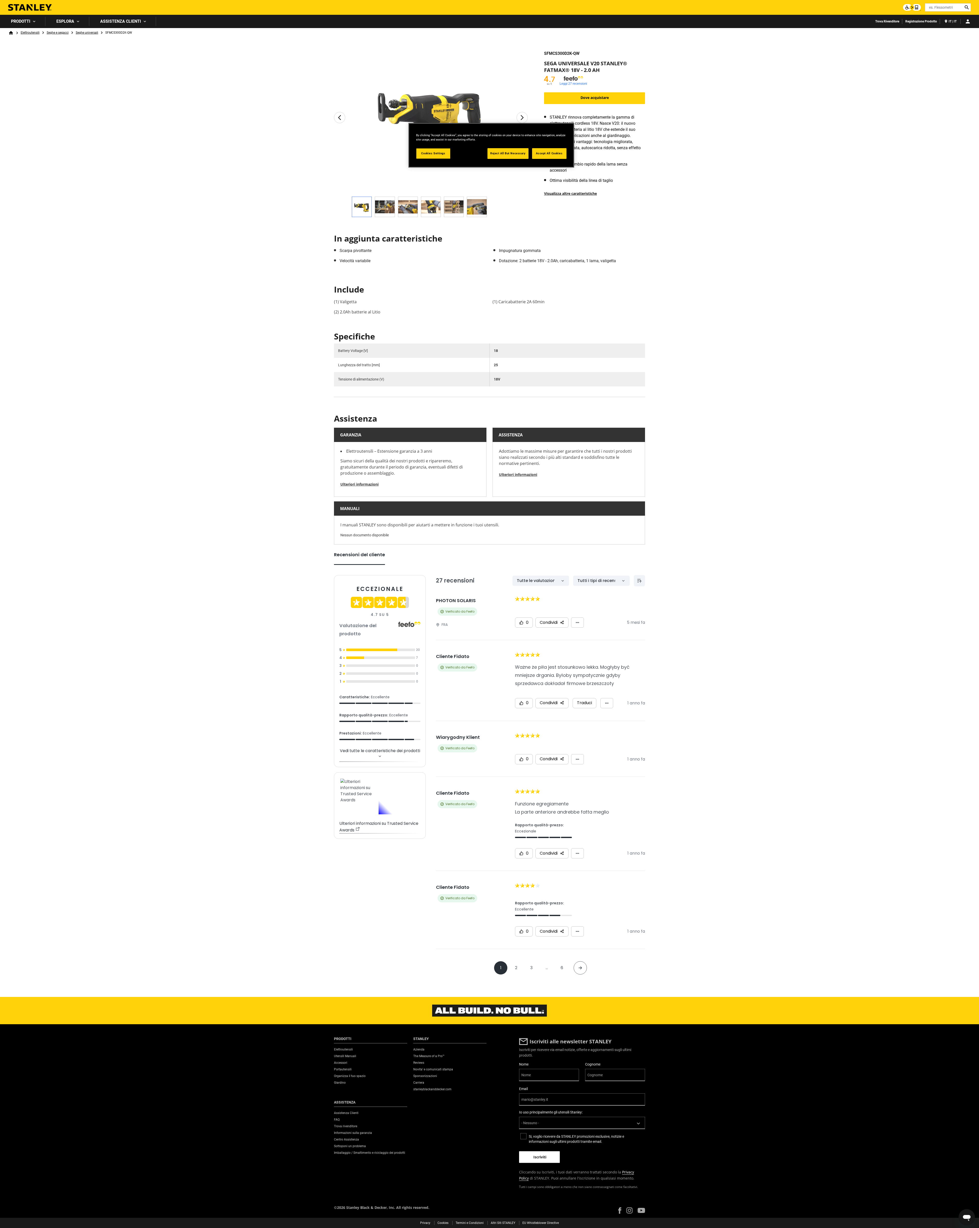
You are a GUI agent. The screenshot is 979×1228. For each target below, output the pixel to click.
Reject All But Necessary (508, 153)
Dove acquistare (595, 97)
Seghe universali (87, 32)
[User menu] (968, 21)
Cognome (592, 1064)
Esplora (65, 21)
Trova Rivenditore (887, 21)
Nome (524, 1064)
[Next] (522, 117)
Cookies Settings (433, 153)
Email (523, 1089)
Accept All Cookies (549, 153)
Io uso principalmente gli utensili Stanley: (551, 1112)
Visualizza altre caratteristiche (570, 193)
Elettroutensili (30, 32)
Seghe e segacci (58, 32)
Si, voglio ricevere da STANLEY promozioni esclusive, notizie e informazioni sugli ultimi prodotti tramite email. (576, 1139)
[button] (619, 1210)
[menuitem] (22, 21)
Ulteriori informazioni (359, 484)
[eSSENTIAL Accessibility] (912, 7)
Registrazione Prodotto (921, 21)
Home (11, 32)
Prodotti (20, 21)
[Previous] (339, 117)
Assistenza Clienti (120, 21)
